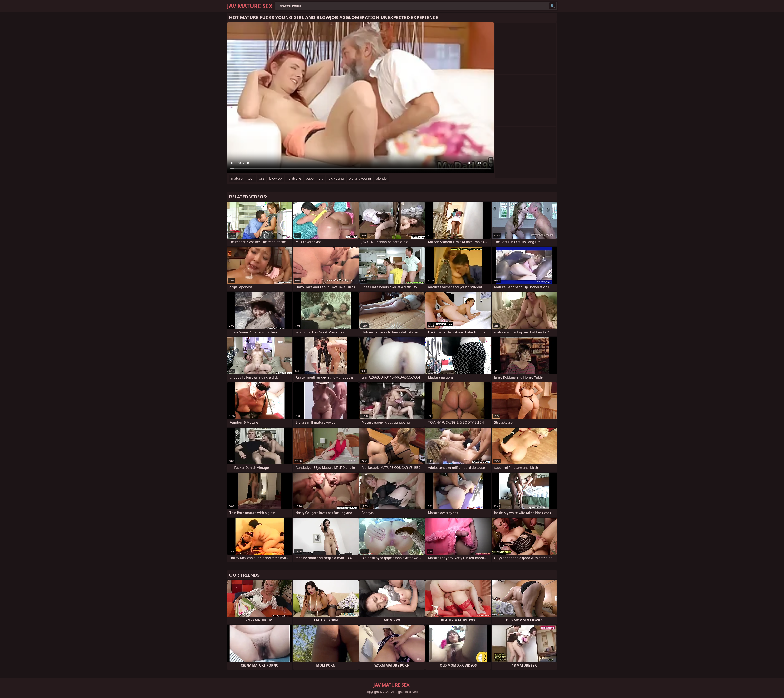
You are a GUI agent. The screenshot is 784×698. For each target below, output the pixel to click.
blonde (381, 178)
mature (237, 178)
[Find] (552, 5)
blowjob (275, 178)
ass (261, 178)
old (320, 178)
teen (250, 178)
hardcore (294, 178)
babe (310, 178)
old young (336, 178)
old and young (360, 178)
